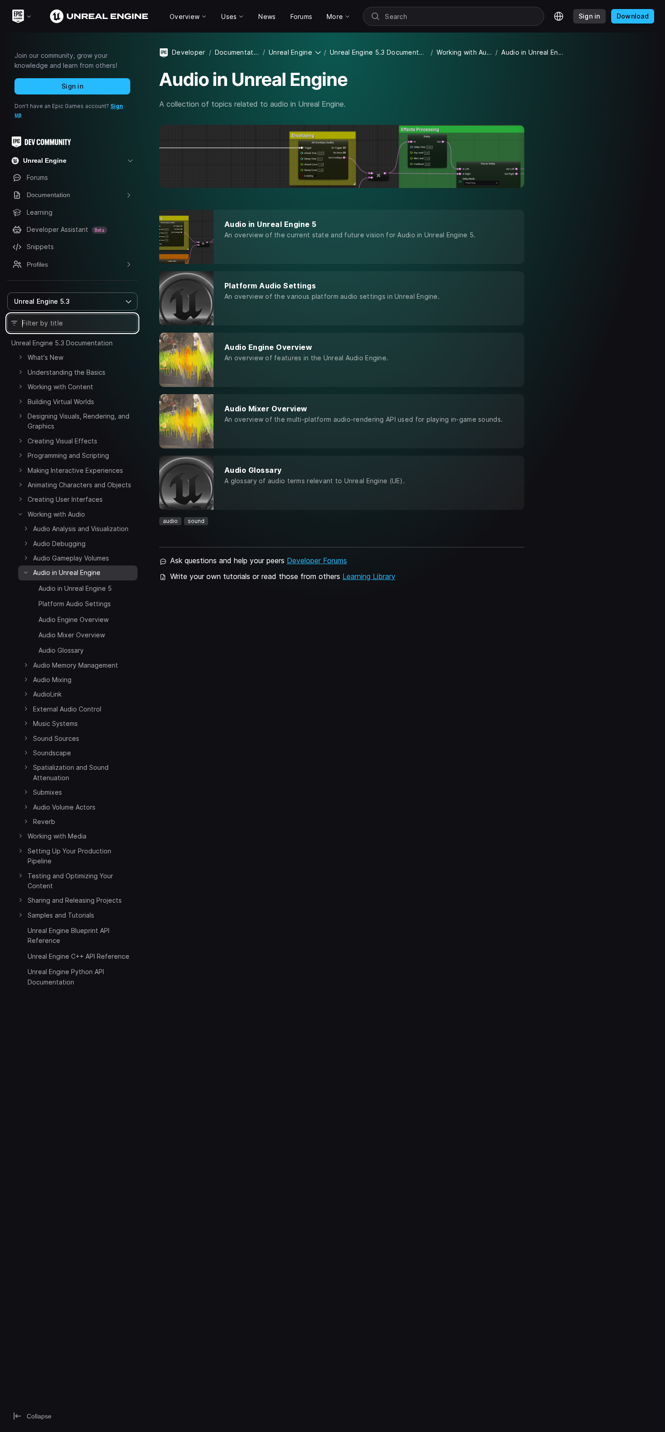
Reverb (44, 821)
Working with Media (57, 836)
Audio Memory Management (75, 665)
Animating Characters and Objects (79, 485)
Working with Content (60, 387)
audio (170, 521)
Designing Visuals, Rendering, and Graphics (78, 421)
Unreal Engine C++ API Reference (78, 956)
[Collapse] (20, 514)
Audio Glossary (61, 650)
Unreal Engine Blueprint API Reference (68, 935)
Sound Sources (56, 738)
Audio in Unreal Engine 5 (75, 588)
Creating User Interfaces (65, 499)
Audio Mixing (52, 679)
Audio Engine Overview (73, 619)
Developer (188, 52)
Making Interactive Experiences (75, 470)
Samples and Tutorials (61, 915)
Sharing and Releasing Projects (75, 900)
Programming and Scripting (68, 455)
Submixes (47, 792)
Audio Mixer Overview (71, 635)
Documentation (237, 52)
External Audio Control (67, 709)
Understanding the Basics (66, 372)
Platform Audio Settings (74, 604)
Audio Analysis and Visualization (80, 528)
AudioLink (47, 694)
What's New (45, 357)
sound (196, 521)
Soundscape (52, 753)
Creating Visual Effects (62, 441)
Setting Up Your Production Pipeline (69, 856)
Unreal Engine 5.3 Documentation (62, 343)
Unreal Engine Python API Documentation (66, 976)
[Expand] (20, 357)
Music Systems (55, 723)
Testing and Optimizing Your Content (70, 881)
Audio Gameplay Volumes (71, 558)
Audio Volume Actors (64, 807)
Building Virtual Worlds (61, 401)
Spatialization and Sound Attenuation (71, 772)
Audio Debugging (59, 543)
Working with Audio (56, 514)
